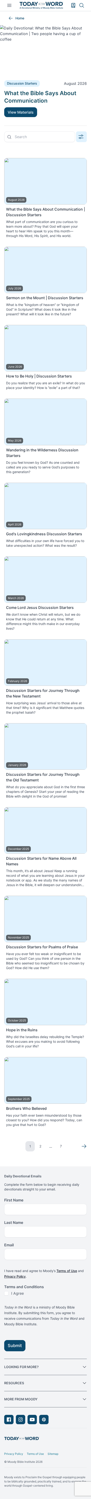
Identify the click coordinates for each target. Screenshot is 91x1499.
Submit (15, 1345)
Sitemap (53, 1454)
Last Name (13, 1222)
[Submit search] (9, 137)
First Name (13, 1200)
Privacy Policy (15, 1276)
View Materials (21, 112)
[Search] (81, 5)
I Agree (17, 1293)
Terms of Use (66, 1271)
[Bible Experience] (73, 5)
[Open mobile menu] (9, 5)
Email (9, 1245)
